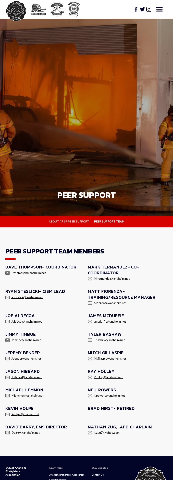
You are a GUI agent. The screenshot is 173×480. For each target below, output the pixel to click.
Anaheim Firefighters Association (66, 474)
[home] (16, 11)
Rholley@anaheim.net (108, 377)
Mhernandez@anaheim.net (112, 278)
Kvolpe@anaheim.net (25, 414)
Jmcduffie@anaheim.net (110, 321)
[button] (159, 9)
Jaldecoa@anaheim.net (26, 321)
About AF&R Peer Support (69, 221)
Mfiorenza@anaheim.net (110, 303)
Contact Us (98, 474)
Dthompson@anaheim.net (28, 273)
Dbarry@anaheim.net (25, 432)
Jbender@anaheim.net (26, 358)
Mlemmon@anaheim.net (27, 395)
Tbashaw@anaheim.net (109, 340)
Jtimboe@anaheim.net (26, 340)
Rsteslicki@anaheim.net (27, 297)
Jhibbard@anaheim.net (26, 377)
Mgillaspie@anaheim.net (110, 358)
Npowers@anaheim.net (109, 395)
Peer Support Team (109, 221)
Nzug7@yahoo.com (106, 432)
